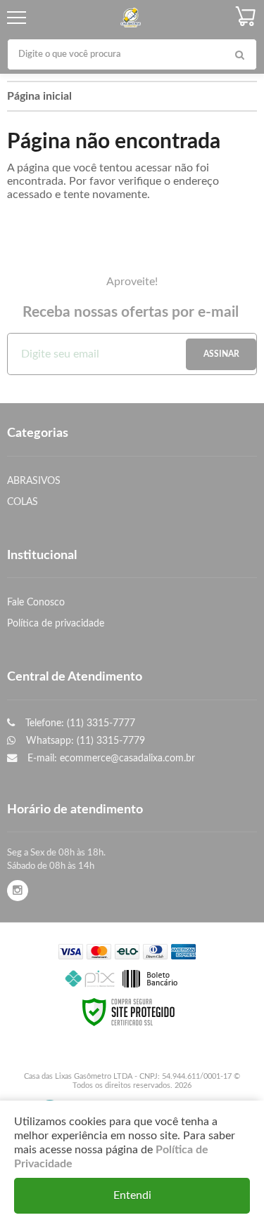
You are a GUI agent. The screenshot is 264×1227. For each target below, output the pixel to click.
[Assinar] (221, 354)
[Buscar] (239, 54)
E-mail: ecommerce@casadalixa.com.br (110, 758)
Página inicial (39, 96)
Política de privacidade (55, 623)
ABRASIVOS (34, 480)
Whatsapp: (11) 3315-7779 (84, 740)
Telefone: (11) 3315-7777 (79, 723)
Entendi (132, 1195)
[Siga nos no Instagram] (17, 891)
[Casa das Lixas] (130, 18)
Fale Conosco (36, 602)
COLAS (22, 502)
